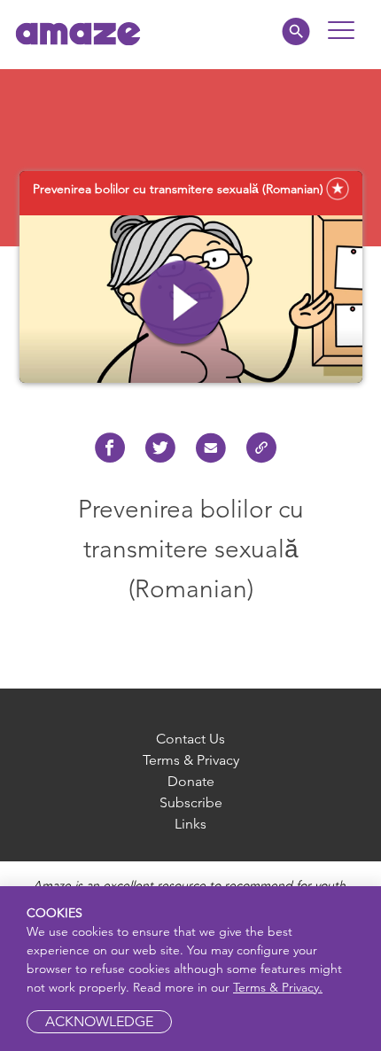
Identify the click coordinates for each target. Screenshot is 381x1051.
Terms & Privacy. (278, 987)
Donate (190, 781)
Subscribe (190, 802)
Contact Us (190, 738)
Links (190, 823)
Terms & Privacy (191, 759)
